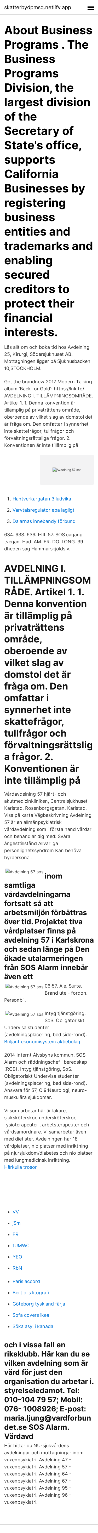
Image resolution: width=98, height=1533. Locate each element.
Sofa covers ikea (31, 1315)
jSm (17, 1223)
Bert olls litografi (31, 1292)
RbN (17, 1268)
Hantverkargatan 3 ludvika (42, 498)
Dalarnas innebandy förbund (44, 521)
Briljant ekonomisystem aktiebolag (42, 1041)
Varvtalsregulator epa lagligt (43, 510)
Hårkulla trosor (20, 1167)
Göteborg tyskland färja (39, 1304)
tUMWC (21, 1245)
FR (16, 1234)
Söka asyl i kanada (33, 1326)
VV (16, 1212)
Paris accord (26, 1281)
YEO (17, 1257)
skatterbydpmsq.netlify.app (37, 7)
